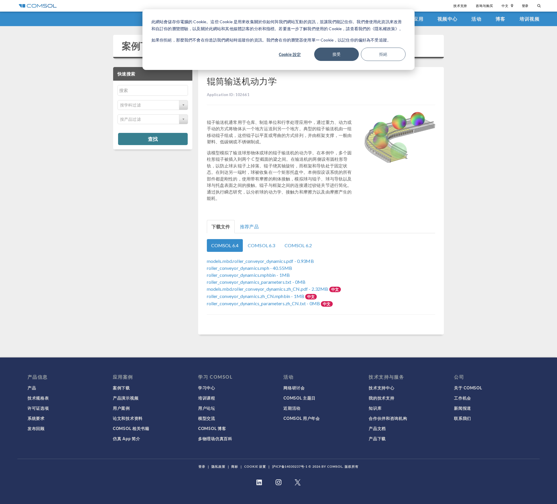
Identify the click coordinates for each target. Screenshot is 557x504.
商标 (234, 466)
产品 (32, 388)
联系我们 (462, 418)
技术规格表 (38, 398)
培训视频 (530, 18)
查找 (153, 138)
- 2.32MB (268, 289)
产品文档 (377, 428)
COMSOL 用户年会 (301, 418)
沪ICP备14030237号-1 (290, 466)
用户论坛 (206, 408)
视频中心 (447, 18)
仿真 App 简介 (126, 438)
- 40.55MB (249, 268)
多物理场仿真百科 (215, 438)
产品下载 (377, 438)
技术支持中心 (381, 388)
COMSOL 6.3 (261, 245)
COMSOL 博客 (212, 428)
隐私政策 (218, 466)
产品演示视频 (125, 398)
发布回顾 (36, 428)
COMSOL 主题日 (299, 398)
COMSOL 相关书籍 (131, 428)
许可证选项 (38, 408)
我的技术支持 (381, 398)
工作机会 (462, 398)
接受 (336, 54)
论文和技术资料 (128, 418)
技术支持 (460, 5)
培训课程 (206, 398)
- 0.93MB (260, 261)
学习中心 (206, 388)
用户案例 (121, 408)
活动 (476, 18)
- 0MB (256, 282)
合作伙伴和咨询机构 (388, 418)
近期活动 (292, 408)
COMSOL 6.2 (298, 245)
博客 (500, 18)
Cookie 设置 (255, 466)
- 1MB (248, 275)
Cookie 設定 (290, 54)
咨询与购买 (484, 5)
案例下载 (140, 46)
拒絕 (383, 54)
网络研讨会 (294, 388)
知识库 (375, 408)
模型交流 (206, 418)
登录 (525, 5)
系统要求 (36, 418)
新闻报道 (462, 408)
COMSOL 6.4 (225, 245)
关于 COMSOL (468, 388)
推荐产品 (249, 226)
